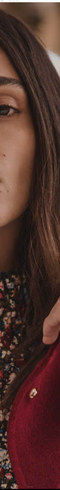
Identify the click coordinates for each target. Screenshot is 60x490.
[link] (6, 1)
